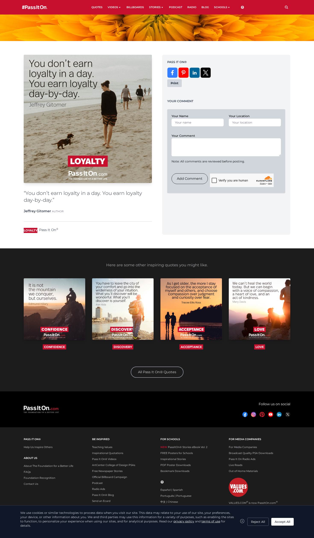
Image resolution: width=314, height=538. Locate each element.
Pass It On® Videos (104, 459)
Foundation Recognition (39, 477)
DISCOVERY (123, 347)
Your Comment (183, 136)
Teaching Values (102, 447)
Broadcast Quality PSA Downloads (251, 453)
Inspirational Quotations (107, 453)
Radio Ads (98, 489)
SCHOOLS (220, 7)
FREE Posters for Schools (176, 453)
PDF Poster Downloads (175, 465)
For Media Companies (243, 447)
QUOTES (97, 7)
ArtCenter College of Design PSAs (113, 465)
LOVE (259, 347)
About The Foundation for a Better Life (48, 465)
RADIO (191, 7)
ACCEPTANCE (191, 347)
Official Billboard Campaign (109, 477)
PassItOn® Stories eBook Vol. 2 (183, 447)
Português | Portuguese (175, 495)
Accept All (282, 522)
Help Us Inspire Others (38, 447)
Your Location (239, 116)
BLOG (205, 7)
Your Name (180, 116)
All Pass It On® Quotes (157, 372)
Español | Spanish (171, 489)
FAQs (27, 471)
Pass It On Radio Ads (242, 459)
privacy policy (183, 521)
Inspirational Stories (173, 459)
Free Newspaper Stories (107, 471)
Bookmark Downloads (174, 471)
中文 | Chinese (169, 501)
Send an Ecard (101, 501)
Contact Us (31, 483)
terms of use (210, 521)
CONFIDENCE (54, 347)
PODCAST (175, 7)
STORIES (155, 7)
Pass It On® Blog (103, 495)
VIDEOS (113, 7)
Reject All (258, 522)
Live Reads (235, 465)
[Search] (286, 7)
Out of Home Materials (243, 471)
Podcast (97, 483)
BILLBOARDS (135, 7)
